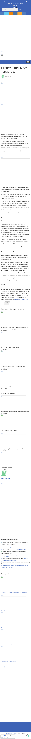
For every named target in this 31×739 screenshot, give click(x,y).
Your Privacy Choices (9, 735)
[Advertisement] (15, 31)
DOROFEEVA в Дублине (21, 549)
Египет (16, 299)
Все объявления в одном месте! (9, 611)
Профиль (17, 3)
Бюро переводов (5, 627)
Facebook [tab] (7, 304)
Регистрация (11, 3)
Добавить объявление (9, 1)
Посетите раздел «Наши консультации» (11, 644)
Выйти (21, 3)
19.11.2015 (16, 76)
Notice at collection (5, 737)
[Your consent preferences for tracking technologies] (28, 736)
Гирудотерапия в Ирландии (8, 661)
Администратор (8, 76)
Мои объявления (20, 1)
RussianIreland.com (11, 733)
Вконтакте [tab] (7, 302)
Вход (26, 1)
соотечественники (23, 299)
